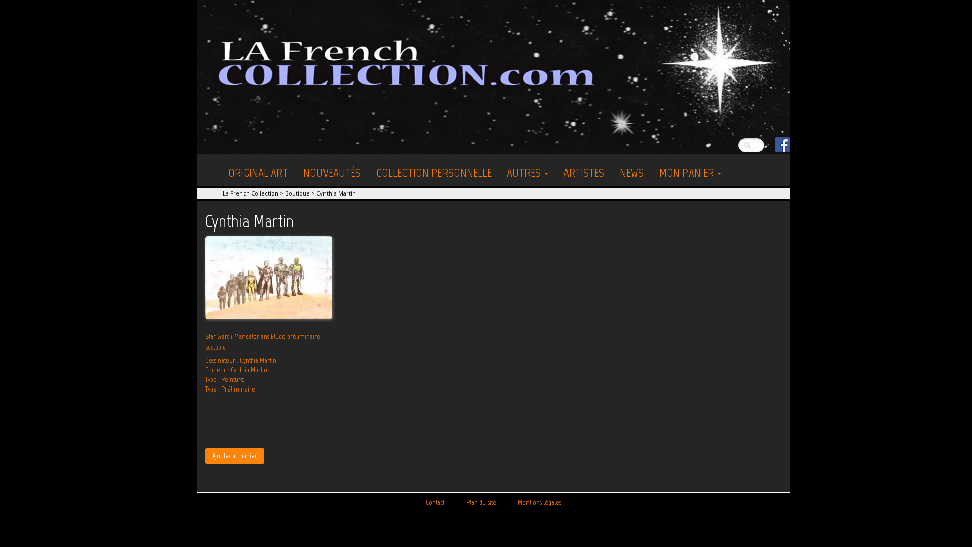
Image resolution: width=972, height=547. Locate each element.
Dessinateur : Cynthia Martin (240, 360)
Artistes (583, 172)
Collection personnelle (434, 172)
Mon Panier (687, 172)
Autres (525, 172)
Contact (435, 502)
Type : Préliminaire (230, 389)
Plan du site (481, 502)
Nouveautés (332, 172)
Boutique (297, 193)
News (632, 172)
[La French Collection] (493, 76)
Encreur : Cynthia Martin (236, 370)
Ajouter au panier (234, 456)
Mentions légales (539, 502)
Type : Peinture (225, 379)
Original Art (258, 172)
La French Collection (250, 193)
